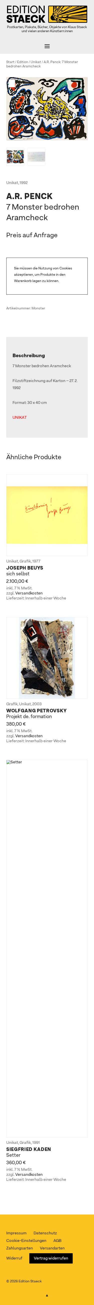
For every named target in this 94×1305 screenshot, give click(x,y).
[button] (12, 83)
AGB (57, 1241)
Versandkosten (29, 593)
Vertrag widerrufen (51, 1258)
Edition (22, 62)
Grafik (25, 562)
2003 (37, 704)
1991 (36, 1143)
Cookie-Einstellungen (26, 1241)
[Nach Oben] (47, 1294)
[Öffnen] (47, 46)
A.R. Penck (52, 62)
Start (10, 62)
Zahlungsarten (19, 1248)
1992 (24, 183)
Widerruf (14, 1258)
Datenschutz (45, 1233)
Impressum (16, 1233)
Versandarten (52, 1248)
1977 (36, 562)
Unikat (36, 62)
